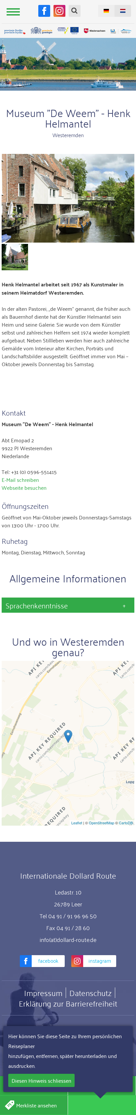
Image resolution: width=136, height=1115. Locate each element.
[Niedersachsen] (94, 30)
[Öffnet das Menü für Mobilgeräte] (13, 11)
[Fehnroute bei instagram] (59, 11)
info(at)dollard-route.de (68, 939)
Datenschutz (90, 992)
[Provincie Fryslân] (15, 31)
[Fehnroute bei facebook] (44, 11)
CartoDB (126, 822)
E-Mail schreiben (20, 479)
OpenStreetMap (101, 822)
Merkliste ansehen (36, 1105)
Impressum (43, 992)
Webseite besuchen (24, 487)
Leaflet (76, 822)
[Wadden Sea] (121, 31)
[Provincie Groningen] (41, 30)
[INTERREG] (68, 30)
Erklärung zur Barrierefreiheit (68, 1003)
